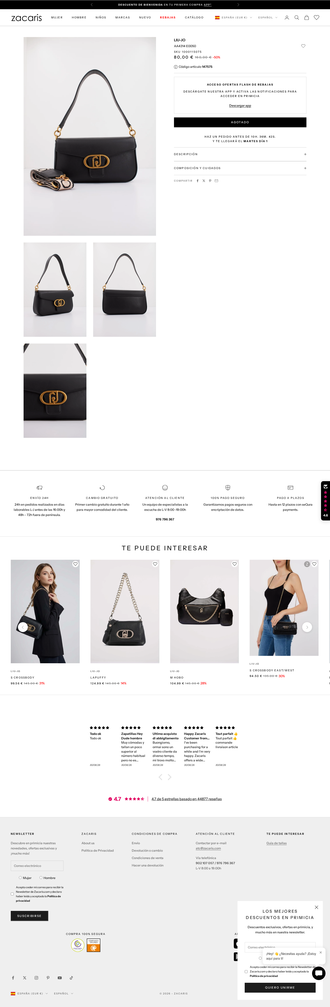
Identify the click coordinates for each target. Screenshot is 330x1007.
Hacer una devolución (147, 865)
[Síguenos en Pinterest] (48, 978)
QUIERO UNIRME (280, 987)
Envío (136, 843)
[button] (161, 777)
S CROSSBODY (23, 677)
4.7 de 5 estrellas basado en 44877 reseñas (187, 799)
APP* (208, 4)
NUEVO (145, 17)
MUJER (57, 17)
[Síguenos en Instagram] (36, 978)
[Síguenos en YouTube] (59, 978)
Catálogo (194, 17)
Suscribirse (29, 916)
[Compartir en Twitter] (204, 181)
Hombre (49, 878)
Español (265, 17)
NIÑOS (101, 17)
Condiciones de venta (147, 858)
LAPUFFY (98, 677)
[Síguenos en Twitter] (24, 978)
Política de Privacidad (97, 850)
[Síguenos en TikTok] (71, 978)
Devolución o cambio (147, 850)
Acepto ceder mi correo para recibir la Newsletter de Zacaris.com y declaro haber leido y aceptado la (283, 971)
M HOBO (177, 677)
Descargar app (240, 105)
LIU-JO (179, 40)
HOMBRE (79, 17)
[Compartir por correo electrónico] (216, 181)
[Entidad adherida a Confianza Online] (85, 945)
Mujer (27, 878)
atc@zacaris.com (208, 848)
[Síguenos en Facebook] (13, 978)
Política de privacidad (264, 976)
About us (88, 843)
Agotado (240, 122)
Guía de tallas (276, 843)
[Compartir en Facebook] (197, 181)
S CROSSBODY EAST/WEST (272, 670)
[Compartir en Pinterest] (210, 181)
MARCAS (122, 17)
